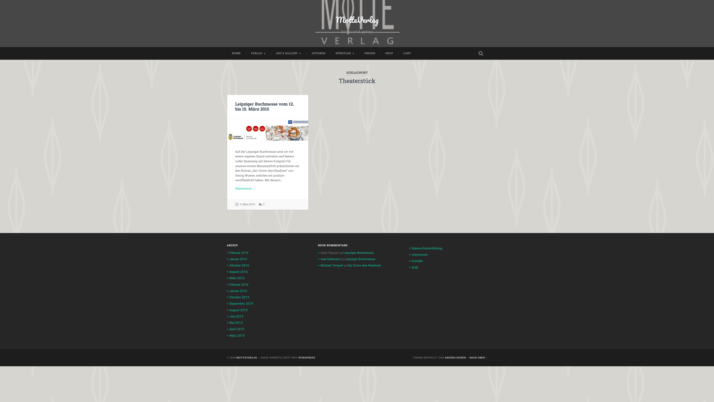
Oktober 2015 (239, 297)
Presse (370, 53)
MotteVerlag (357, 19)
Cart (407, 53)
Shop (389, 53)
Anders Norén (455, 357)
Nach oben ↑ (478, 357)
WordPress (306, 357)
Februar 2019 (238, 253)
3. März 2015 (247, 204)
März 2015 (237, 335)
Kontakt (417, 261)
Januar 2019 (238, 259)
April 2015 (236, 329)
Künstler (343, 53)
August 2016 (238, 272)
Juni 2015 (236, 316)
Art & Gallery (287, 53)
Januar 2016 (238, 291)
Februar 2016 (238, 284)
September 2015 (241, 303)
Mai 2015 (236, 323)
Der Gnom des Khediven (364, 265)
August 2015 (238, 310)
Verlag (256, 53)
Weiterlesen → (245, 188)
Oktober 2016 (239, 265)
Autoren (319, 53)
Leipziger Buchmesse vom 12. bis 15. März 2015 (264, 106)
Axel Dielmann (330, 259)
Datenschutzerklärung (427, 248)
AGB (415, 267)
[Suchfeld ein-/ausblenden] (481, 53)
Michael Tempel (332, 265)
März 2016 (237, 278)
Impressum (420, 254)
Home (236, 53)
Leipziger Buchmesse (359, 253)
